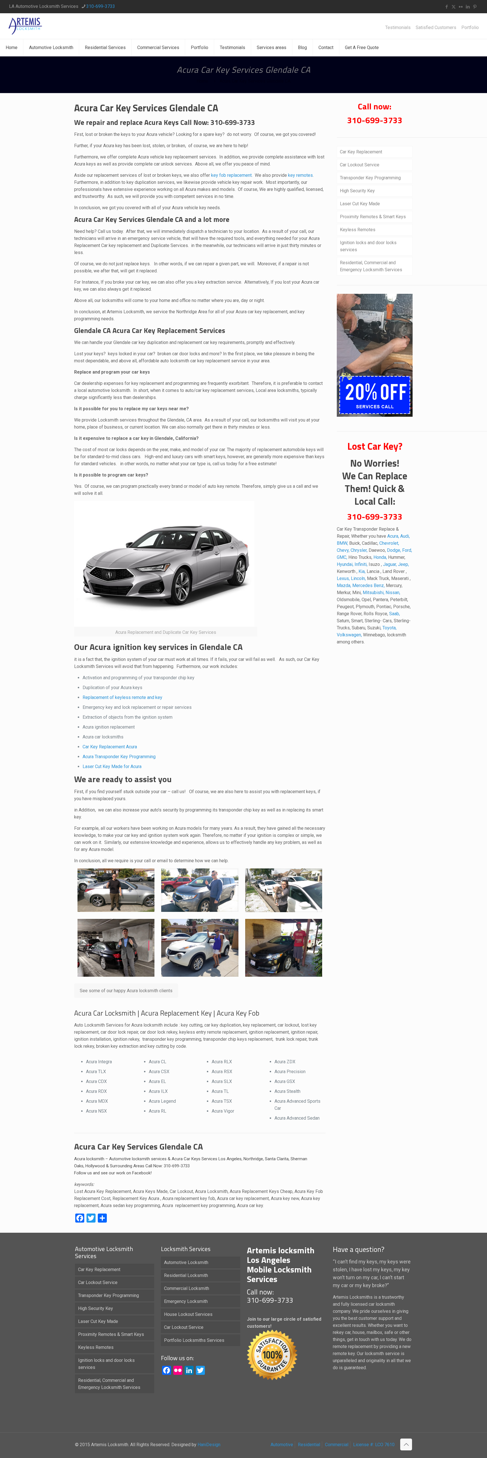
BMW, (343, 543)
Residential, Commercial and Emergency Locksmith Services (371, 266)
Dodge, (394, 550)
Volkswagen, (350, 635)
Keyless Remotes (357, 229)
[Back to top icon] (406, 1444)
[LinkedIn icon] (468, 6)
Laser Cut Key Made (360, 203)
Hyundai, (346, 564)
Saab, (394, 613)
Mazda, (344, 585)
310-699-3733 (100, 6)
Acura (131, 746)
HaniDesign (208, 1444)
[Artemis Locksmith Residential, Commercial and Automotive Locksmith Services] (25, 26)
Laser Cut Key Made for (106, 766)
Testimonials (398, 27)
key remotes (300, 175)
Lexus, (344, 578)
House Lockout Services (188, 1314)
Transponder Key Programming (370, 177)
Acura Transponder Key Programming (119, 756)
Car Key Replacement (104, 746)
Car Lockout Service (359, 164)
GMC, (342, 557)
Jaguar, (390, 564)
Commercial (336, 1444)
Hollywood (95, 1165)
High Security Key (357, 190)
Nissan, (393, 592)
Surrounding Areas (127, 1165)
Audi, (405, 536)
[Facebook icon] (446, 6)
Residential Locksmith (186, 1275)
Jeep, (403, 564)
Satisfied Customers (436, 27)
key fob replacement (231, 175)
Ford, (407, 550)
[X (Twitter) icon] (453, 6)
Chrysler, (360, 550)
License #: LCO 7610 (374, 1444)
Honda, (380, 557)
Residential (309, 1444)
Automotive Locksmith (186, 1262)
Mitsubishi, (374, 592)
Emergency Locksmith (186, 1301)
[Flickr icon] (461, 6)
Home (202, 81)
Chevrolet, (389, 543)
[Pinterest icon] (475, 6)
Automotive (282, 1444)
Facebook (141, 1172)
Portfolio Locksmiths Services (194, 1340)
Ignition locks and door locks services (368, 246)
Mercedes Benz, (369, 585)
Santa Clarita (277, 1158)
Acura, (393, 536)
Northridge (253, 1158)
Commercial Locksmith (186, 1288)
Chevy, (344, 550)
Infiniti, (362, 564)
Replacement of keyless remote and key (122, 697)
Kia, (362, 571)
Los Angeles (230, 1158)
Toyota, (389, 627)
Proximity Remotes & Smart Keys (373, 216)
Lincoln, (359, 578)
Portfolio (470, 27)
